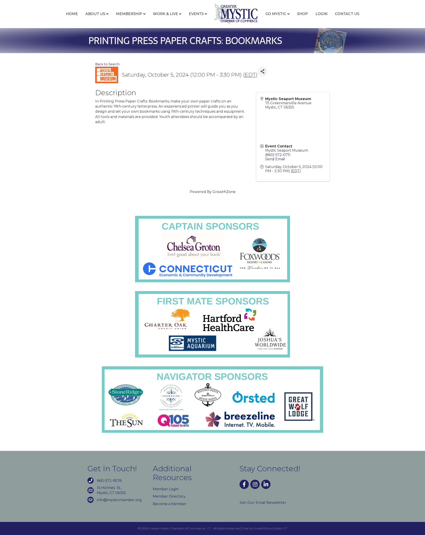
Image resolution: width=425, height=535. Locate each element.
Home (72, 14)
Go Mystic (275, 14)
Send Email (275, 159)
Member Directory (169, 496)
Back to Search (107, 64)
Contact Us (347, 14)
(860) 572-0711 (277, 155)
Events (196, 14)
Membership (129, 14)
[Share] (263, 72)
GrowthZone (224, 192)
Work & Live (165, 14)
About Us (95, 14)
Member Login (166, 489)
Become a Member (170, 504)
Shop (302, 14)
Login (321, 14)
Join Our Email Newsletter (263, 502)
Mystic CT (280, 528)
